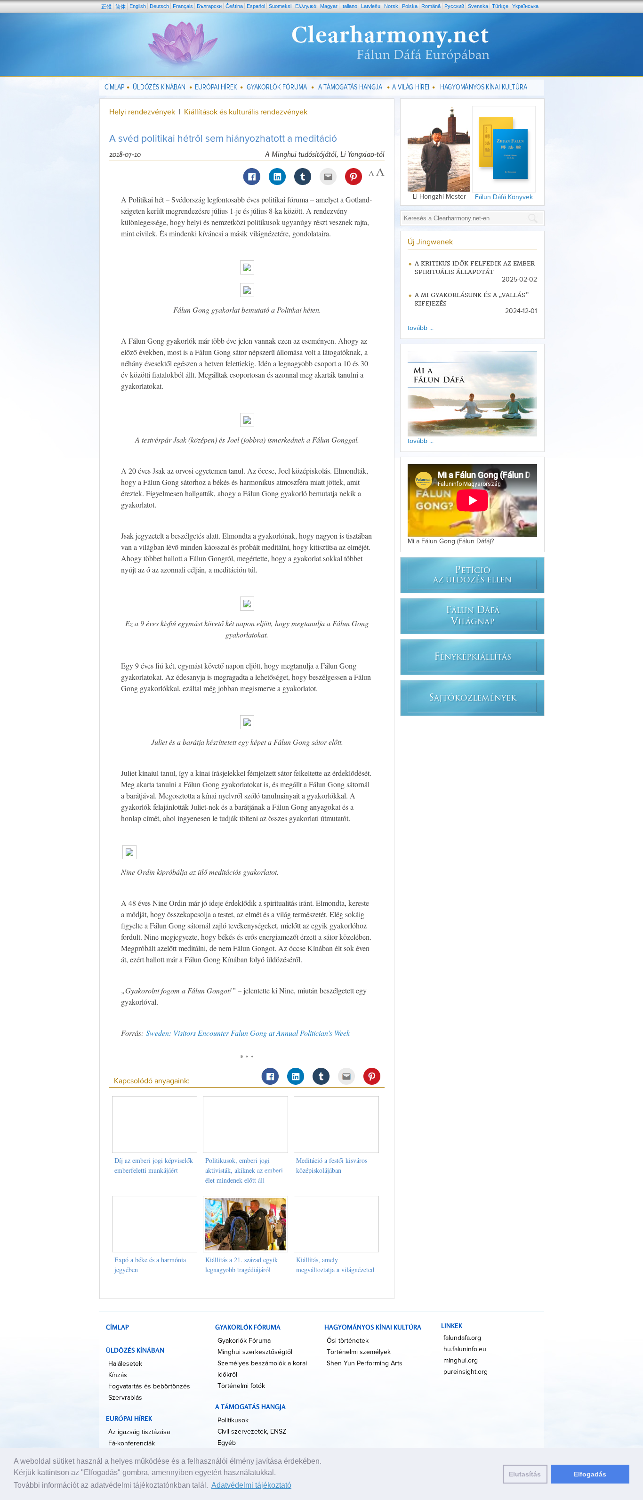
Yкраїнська (525, 6)
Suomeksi (280, 6)
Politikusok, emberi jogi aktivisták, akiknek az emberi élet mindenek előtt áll (244, 1170)
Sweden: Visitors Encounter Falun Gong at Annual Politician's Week (248, 1033)
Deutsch (159, 6)
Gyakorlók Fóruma (244, 1341)
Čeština (234, 6)
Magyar (329, 6)
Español (256, 6)
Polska (410, 6)
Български (209, 6)
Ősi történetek (348, 1341)
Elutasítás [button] (525, 1474)
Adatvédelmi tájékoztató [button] (251, 1485)
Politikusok (233, 1420)
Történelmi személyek (359, 1352)
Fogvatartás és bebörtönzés (149, 1386)
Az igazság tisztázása (139, 1432)
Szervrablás (125, 1398)
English (137, 6)
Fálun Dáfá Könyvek (504, 197)
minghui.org (460, 1360)
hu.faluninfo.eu (464, 1349)
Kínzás (117, 1375)
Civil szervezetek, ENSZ (251, 1431)
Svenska (478, 6)
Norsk (391, 6)
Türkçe (500, 6)
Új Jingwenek (430, 242)
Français (183, 6)
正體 (106, 6)
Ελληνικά (305, 6)
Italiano (349, 6)
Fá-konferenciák (131, 1443)
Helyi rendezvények (143, 112)
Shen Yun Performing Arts (364, 1363)
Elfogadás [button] (590, 1474)
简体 (120, 6)
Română (431, 6)
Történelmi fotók (241, 1386)
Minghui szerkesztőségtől (254, 1352)
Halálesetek (125, 1364)
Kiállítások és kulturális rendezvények (245, 112)
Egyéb (226, 1443)
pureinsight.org (465, 1372)
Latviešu (370, 6)
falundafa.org (462, 1338)
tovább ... (421, 328)
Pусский (454, 6)
